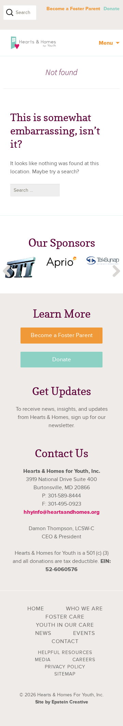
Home (35, 608)
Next (116, 271)
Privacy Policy (65, 667)
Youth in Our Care (65, 625)
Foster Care (64, 616)
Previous (7, 271)
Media (43, 660)
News (43, 633)
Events (84, 633)
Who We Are (84, 608)
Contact (65, 641)
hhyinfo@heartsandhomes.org (61, 512)
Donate (112, 9)
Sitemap (65, 674)
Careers (83, 660)
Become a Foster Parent (73, 9)
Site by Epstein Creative (61, 702)
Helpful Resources (65, 652)
